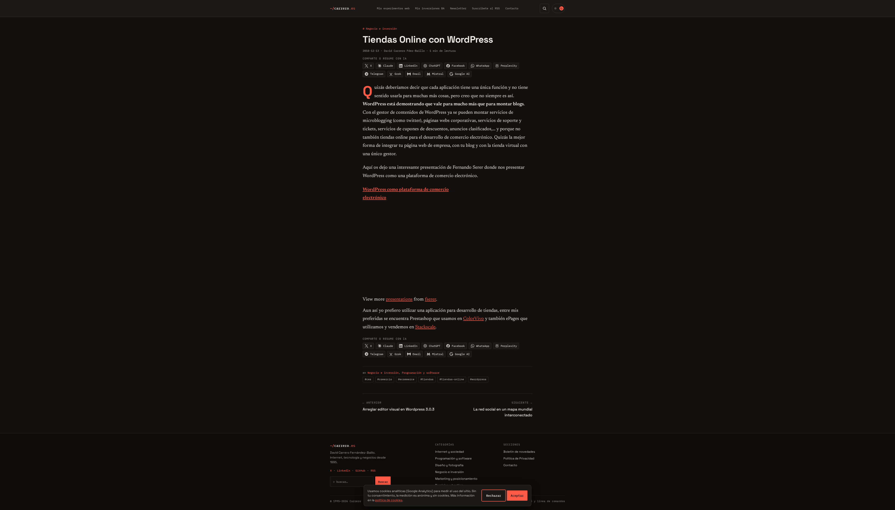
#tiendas (427, 379)
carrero (342, 8)
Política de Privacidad (518, 458)
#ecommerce (406, 379)
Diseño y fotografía (449, 465)
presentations (399, 299)
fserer (430, 299)
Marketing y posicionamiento (456, 479)
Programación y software (420, 372)
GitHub (360, 470)
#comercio (384, 379)
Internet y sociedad (449, 452)
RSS (373, 470)
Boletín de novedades (519, 452)
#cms (368, 379)
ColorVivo (473, 318)
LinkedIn (343, 470)
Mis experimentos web (393, 8)
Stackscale (425, 327)
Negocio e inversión (383, 372)
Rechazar (493, 495)
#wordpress (478, 379)
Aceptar (517, 495)
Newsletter (458, 8)
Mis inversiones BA (429, 8)
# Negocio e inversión (380, 28)
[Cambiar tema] (558, 8)
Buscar (383, 481)
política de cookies (388, 500)
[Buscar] (544, 8)
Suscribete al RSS (486, 8)
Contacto (511, 8)
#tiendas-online (452, 379)
